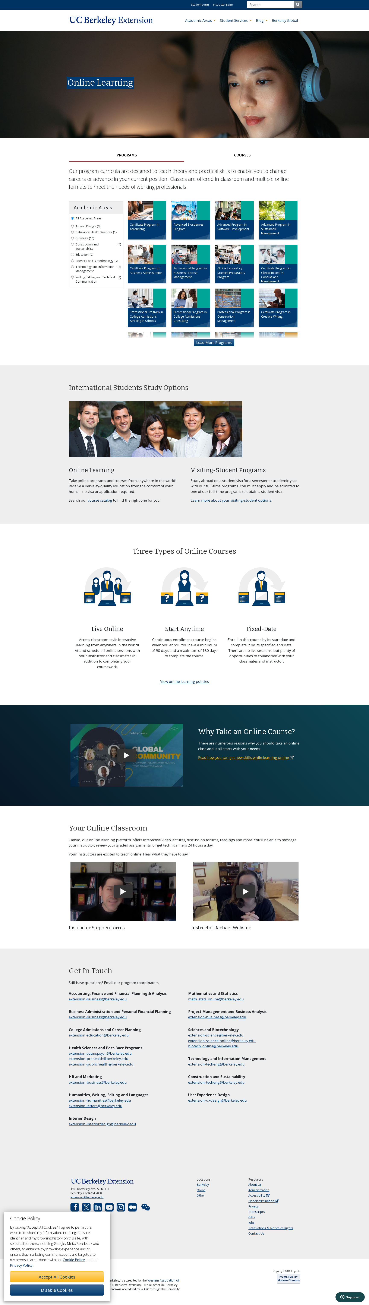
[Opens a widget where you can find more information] (350, 1297)
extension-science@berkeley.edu (215, 1035)
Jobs (251, 1222)
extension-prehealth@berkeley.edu (98, 1058)
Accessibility (257, 1195)
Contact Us (256, 1233)
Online (201, 1190)
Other (201, 1195)
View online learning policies (184, 681)
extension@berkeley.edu (86, 1197)
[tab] (126, 155)
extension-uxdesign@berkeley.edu (217, 1100)
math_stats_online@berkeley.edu (216, 999)
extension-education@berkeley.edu (99, 1035)
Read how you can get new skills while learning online (243, 757)
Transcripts (256, 1212)
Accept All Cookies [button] (57, 1277)
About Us (255, 1184)
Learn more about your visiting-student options (231, 500)
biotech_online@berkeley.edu (213, 1046)
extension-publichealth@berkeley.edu (101, 1064)
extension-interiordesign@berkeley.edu (102, 1123)
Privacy (253, 1206)
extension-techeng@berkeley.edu (216, 1064)
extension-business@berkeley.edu (98, 999)
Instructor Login (223, 4)
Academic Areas (199, 20)
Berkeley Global (285, 20)
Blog (260, 20)
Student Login (200, 4)
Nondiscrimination (261, 1201)
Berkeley (203, 1184)
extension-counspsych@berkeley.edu (100, 1053)
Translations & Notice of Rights (270, 1228)
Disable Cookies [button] (57, 1290)
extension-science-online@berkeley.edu (222, 1040)
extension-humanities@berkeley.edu (100, 1100)
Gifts (251, 1217)
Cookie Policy (74, 1259)
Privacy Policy (21, 1265)
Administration (258, 1190)
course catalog (100, 500)
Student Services (234, 20)
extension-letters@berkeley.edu (95, 1105)
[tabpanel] (184, 263)
